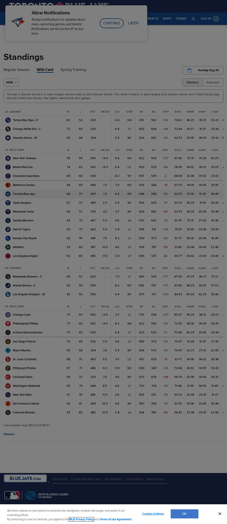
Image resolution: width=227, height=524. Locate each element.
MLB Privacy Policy (81, 519)
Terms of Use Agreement (115, 519)
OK (184, 513)
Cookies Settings (153, 513)
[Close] (220, 513)
